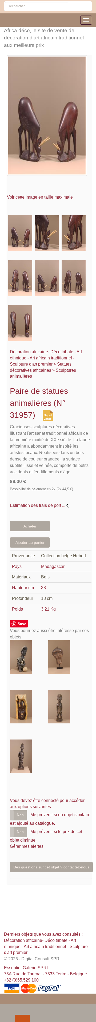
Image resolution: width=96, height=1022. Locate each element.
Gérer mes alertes (26, 846)
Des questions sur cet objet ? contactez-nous (51, 867)
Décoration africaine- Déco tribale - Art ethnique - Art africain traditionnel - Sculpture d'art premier (46, 358)
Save (22, 623)
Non (20, 815)
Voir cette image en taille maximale (40, 197)
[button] (5, 1008)
